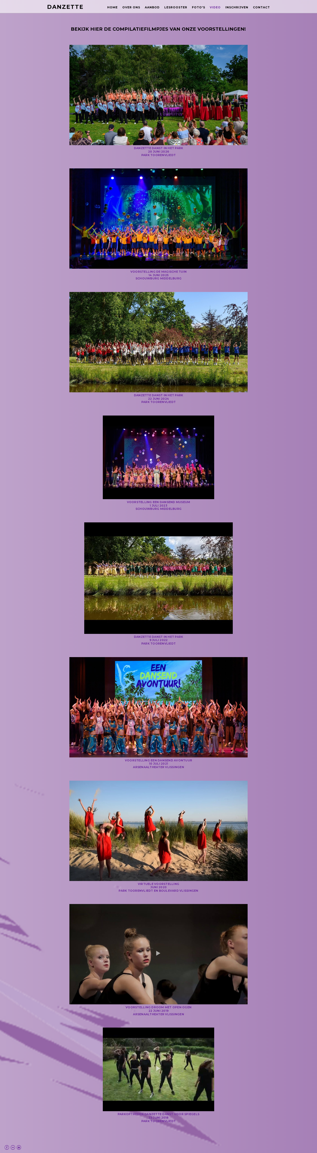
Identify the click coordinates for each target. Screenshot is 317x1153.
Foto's (198, 7)
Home (112, 7)
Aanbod (152, 7)
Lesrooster (175, 7)
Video (215, 7)
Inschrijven (236, 7)
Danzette (65, 6)
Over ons (131, 7)
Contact (261, 7)
